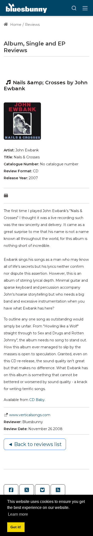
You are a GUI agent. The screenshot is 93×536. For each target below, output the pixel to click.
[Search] (74, 8)
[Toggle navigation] (85, 8)
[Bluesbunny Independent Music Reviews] (26, 7)
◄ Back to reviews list (35, 444)
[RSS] (58, 490)
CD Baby (37, 400)
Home (15, 24)
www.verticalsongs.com (29, 415)
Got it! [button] (15, 527)
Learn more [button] (18, 514)
